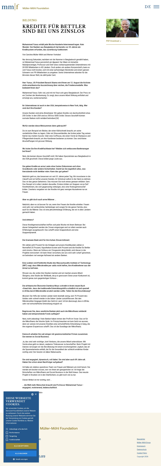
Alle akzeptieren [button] (21, 446)
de (148, 7)
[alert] (21, 426)
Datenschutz (142, 449)
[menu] (156, 7)
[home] (25, 6)
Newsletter (141, 439)
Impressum (141, 446)
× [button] (36, 394)
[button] (21, 459)
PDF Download (112, 41)
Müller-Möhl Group (144, 442)
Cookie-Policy (142, 453)
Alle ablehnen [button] (21, 453)
